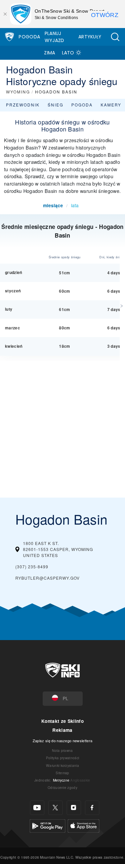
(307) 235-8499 (31, 566)
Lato (68, 52)
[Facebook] (92, 808)
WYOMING (18, 91)
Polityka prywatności (62, 757)
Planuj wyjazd (54, 37)
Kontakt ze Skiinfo (62, 721)
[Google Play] (47, 825)
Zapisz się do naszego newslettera (63, 740)
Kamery (111, 104)
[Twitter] (55, 808)
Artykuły (90, 36)
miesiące (53, 205)
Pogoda (29, 36)
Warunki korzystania (62, 765)
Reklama (62, 730)
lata (75, 205)
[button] (115, 37)
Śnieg (55, 104)
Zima (49, 52)
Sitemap (62, 772)
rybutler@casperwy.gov (47, 578)
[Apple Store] (83, 825)
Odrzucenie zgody (62, 787)
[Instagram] (74, 808)
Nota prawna (62, 750)
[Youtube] (37, 808)
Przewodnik (23, 104)
